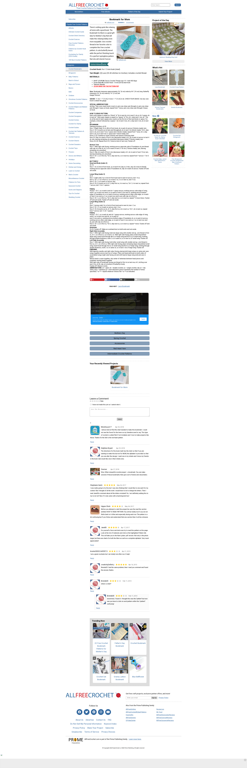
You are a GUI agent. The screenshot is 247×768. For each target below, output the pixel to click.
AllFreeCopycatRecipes (164, 718)
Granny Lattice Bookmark (120, 678)
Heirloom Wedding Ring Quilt (168, 57)
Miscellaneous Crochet (76, 178)
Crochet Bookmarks (75, 69)
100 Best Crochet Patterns (78, 60)
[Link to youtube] (108, 712)
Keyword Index (110, 724)
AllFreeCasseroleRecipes (165, 720)
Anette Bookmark (176, 107)
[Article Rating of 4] (121, 22)
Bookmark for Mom (120, 387)
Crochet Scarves (74, 39)
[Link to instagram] (101, 712)
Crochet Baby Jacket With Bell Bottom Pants (160, 160)
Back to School (74, 80)
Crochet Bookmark (138, 643)
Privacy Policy (79, 728)
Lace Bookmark (124, 286)
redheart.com (110, 22)
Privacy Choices (108, 732)
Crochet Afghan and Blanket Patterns (78, 108)
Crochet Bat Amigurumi (177, 136)
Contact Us (100, 720)
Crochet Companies (75, 112)
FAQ (109, 720)
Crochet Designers (75, 116)
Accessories (120, 343)
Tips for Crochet (74, 193)
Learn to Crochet (74, 171)
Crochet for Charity (75, 124)
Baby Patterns (73, 77)
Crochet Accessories (76, 103)
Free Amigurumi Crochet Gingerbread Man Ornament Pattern (176, 161)
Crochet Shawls (74, 141)
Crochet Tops (73, 148)
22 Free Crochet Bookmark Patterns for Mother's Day (101, 647)
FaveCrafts (129, 715)
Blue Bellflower (138, 677)
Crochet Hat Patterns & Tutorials (76, 132)
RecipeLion (160, 709)
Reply (92, 442)
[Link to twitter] (87, 712)
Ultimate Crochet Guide (76, 32)
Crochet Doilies (74, 120)
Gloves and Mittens (75, 156)
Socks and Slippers (75, 190)
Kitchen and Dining (75, 167)
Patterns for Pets (74, 182)
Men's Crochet (73, 175)
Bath (70, 92)
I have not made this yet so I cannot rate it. (106, 405)
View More (168, 61)
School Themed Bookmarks (160, 108)
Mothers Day (119, 333)
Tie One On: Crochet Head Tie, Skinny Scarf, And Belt (160, 137)
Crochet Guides (74, 127)
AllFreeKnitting (131, 709)
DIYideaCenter (131, 720)
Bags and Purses (74, 84)
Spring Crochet (120, 338)
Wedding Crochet (74, 197)
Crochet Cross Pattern (177, 87)
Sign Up (154, 697)
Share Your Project (95, 728)
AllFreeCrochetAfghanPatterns (136, 712)
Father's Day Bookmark (120, 644)
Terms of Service (91, 732)
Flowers (71, 152)
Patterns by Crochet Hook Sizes (77, 50)
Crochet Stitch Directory (77, 36)
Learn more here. (135, 739)
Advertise (90, 720)
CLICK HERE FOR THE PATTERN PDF (106, 86)
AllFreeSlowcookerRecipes (165, 715)
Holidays (72, 159)
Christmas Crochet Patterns (78, 99)
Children (71, 95)
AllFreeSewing (131, 718)
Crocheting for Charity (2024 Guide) (76, 55)
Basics (71, 88)
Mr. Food (159, 712)
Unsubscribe (77, 732)
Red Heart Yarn (119, 348)
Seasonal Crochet (74, 186)
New (154, 116)
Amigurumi (72, 73)
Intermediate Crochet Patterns (119, 354)
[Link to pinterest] (94, 712)
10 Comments (130, 22)
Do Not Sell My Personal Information (86, 724)
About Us (79, 720)
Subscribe (72, 19)
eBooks (71, 28)
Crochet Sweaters (75, 144)
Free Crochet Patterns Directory (76, 44)
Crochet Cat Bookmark (101, 678)
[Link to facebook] (79, 712)
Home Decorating (74, 163)
